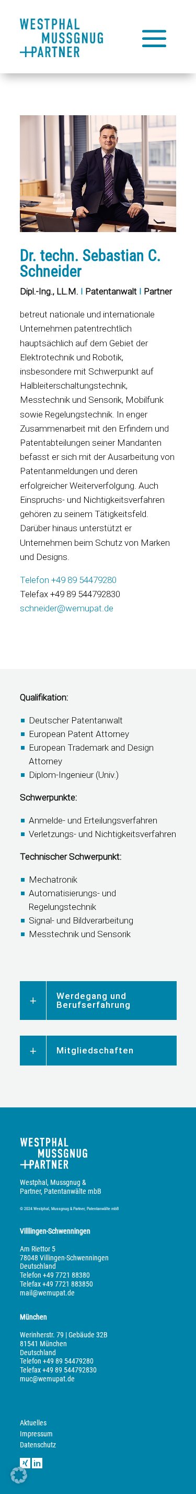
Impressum (36, 1434)
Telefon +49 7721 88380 (55, 1275)
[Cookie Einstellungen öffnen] (18, 1481)
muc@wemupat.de (47, 1379)
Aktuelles (33, 1423)
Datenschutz (38, 1445)
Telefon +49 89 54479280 (68, 580)
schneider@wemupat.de (66, 608)
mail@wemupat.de (47, 1293)
